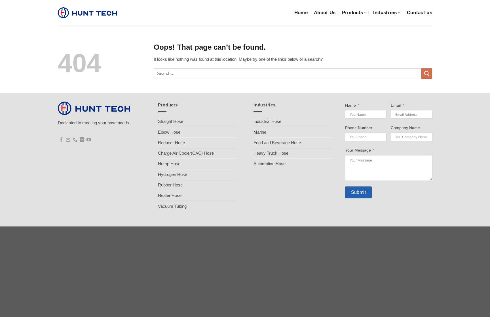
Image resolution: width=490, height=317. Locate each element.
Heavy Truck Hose (271, 153)
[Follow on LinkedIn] (82, 139)
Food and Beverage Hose (277, 142)
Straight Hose (170, 121)
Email (396, 105)
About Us (325, 12)
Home (301, 12)
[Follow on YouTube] (88, 139)
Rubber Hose (170, 184)
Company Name (405, 128)
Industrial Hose (267, 121)
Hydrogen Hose (172, 174)
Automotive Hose (270, 163)
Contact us (419, 12)
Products (352, 12)
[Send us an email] (68, 139)
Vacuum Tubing (172, 206)
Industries (385, 12)
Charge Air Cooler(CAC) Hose (186, 153)
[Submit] (426, 73)
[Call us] (75, 139)
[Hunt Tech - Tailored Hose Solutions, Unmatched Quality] (87, 12)
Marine (260, 132)
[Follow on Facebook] (61, 139)
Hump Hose (169, 163)
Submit (358, 192)
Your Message (358, 150)
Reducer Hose (171, 142)
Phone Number (358, 128)
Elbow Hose (169, 132)
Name (350, 105)
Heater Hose (169, 195)
